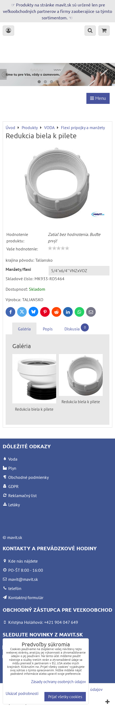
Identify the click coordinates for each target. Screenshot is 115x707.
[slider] (58, 248)
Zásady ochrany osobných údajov (58, 681)
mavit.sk (14, 537)
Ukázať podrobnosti (22, 693)
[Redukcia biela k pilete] (57, 183)
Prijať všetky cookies (65, 696)
